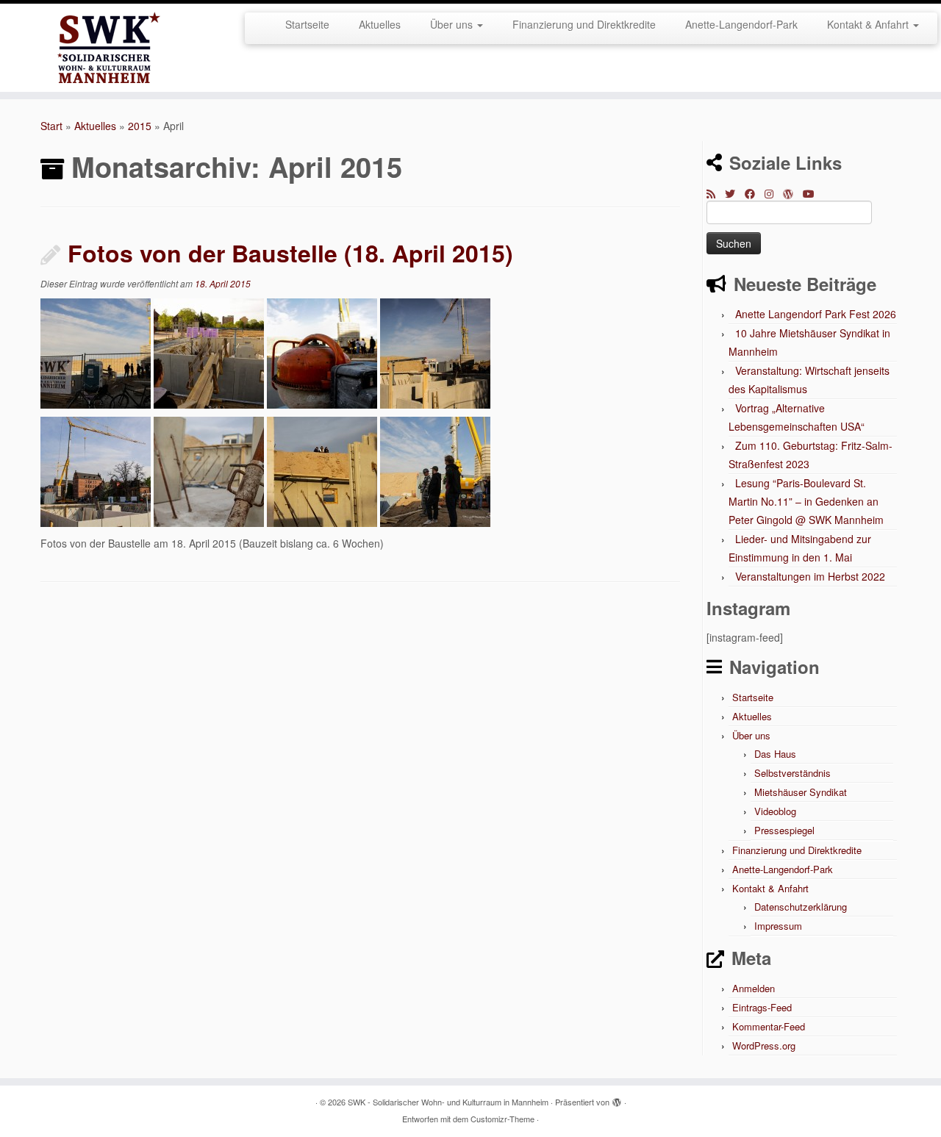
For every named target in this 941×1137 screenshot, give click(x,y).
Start (51, 125)
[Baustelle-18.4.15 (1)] (95, 351)
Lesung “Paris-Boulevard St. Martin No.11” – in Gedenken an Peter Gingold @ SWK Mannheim (806, 501)
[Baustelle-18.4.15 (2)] (209, 351)
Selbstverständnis (792, 773)
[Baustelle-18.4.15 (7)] (322, 469)
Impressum (778, 926)
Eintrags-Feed (762, 1007)
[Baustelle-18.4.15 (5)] (95, 469)
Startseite (307, 24)
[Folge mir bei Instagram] (774, 193)
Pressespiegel (784, 830)
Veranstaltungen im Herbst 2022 (810, 576)
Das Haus (775, 754)
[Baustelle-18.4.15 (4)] (435, 351)
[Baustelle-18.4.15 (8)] (435, 469)
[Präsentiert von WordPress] (617, 1099)
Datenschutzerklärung (800, 907)
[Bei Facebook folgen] (755, 193)
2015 (139, 125)
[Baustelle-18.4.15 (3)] (322, 351)
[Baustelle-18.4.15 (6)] (209, 469)
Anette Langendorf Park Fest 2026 (815, 313)
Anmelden (753, 988)
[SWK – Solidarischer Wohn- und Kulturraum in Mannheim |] (108, 48)
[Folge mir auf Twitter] (735, 193)
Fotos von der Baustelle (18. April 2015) (290, 253)
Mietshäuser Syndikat (800, 792)
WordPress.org (763, 1045)
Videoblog (775, 811)
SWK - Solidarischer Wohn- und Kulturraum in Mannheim (448, 1102)
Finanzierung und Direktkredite (584, 24)
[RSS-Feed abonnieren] (715, 193)
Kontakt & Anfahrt (869, 24)
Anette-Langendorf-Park (741, 24)
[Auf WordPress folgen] (793, 193)
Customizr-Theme (502, 1119)
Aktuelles (380, 24)
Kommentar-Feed (768, 1026)
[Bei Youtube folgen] (813, 193)
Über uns (453, 24)
